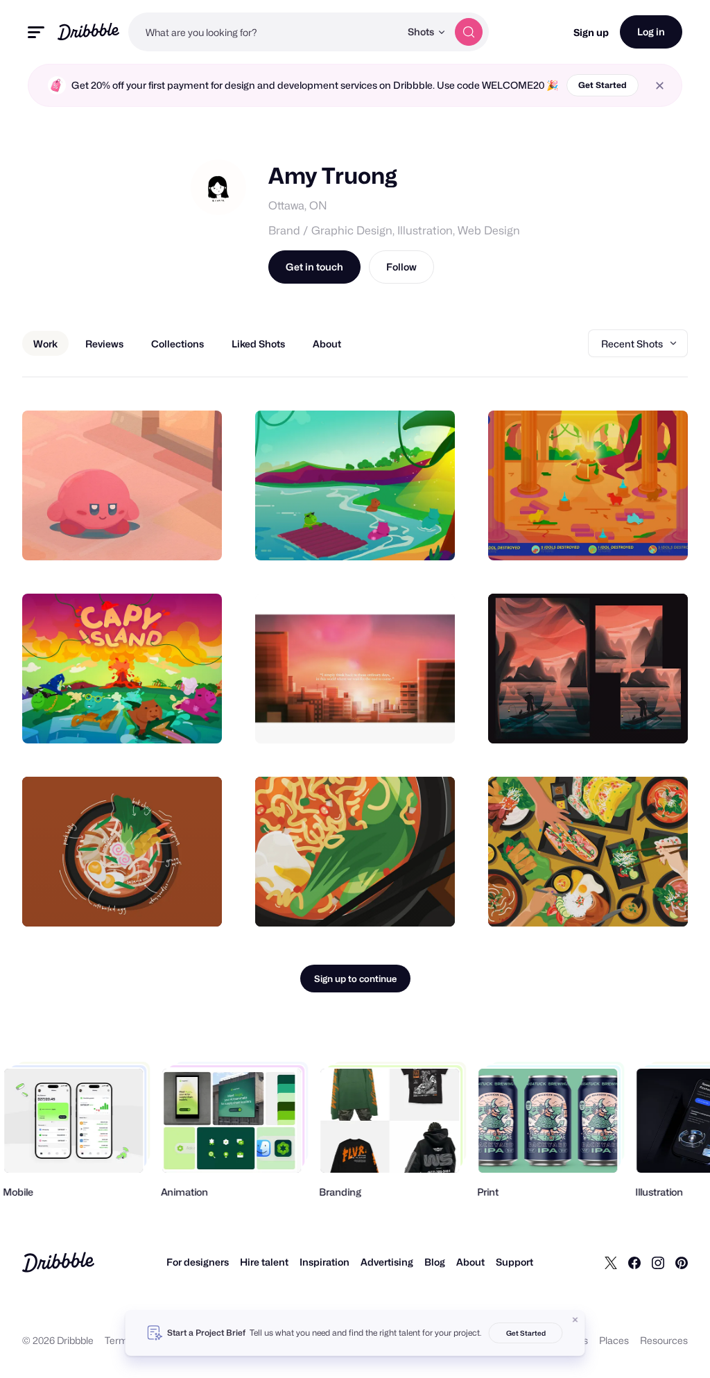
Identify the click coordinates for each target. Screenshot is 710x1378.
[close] (659, 85)
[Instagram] (658, 1262)
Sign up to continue (355, 978)
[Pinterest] (681, 1262)
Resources (664, 1340)
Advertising (387, 1262)
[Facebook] (634, 1262)
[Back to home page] (88, 31)
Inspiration (324, 1262)
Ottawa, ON (297, 205)
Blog (434, 1262)
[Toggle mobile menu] (36, 32)
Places (614, 1340)
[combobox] (264, 32)
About (470, 1262)
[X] (611, 1262)
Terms (119, 1340)
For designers (197, 1262)
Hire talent (264, 1262)
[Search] (469, 32)
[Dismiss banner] (575, 1320)
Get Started (602, 85)
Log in (651, 31)
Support (514, 1262)
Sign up (591, 32)
